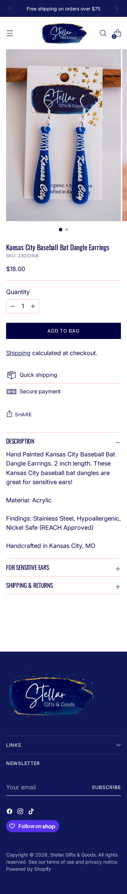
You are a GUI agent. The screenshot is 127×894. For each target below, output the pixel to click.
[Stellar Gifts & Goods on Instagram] (21, 812)
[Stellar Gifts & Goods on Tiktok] (32, 812)
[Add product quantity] (12, 306)
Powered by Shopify (28, 869)
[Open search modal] (103, 33)
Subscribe (106, 787)
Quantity (18, 291)
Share (23, 414)
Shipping (18, 353)
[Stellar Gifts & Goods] (63, 33)
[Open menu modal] (10, 33)
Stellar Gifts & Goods (73, 855)
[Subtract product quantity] (33, 306)
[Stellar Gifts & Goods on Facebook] (10, 812)
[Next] (116, 8)
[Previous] (10, 8)
